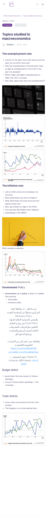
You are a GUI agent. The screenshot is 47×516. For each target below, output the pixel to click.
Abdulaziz (10, 45)
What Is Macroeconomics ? (12, 16)
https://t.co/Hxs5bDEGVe (24, 348)
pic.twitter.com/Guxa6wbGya (23, 352)
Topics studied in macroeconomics (34, 16)
